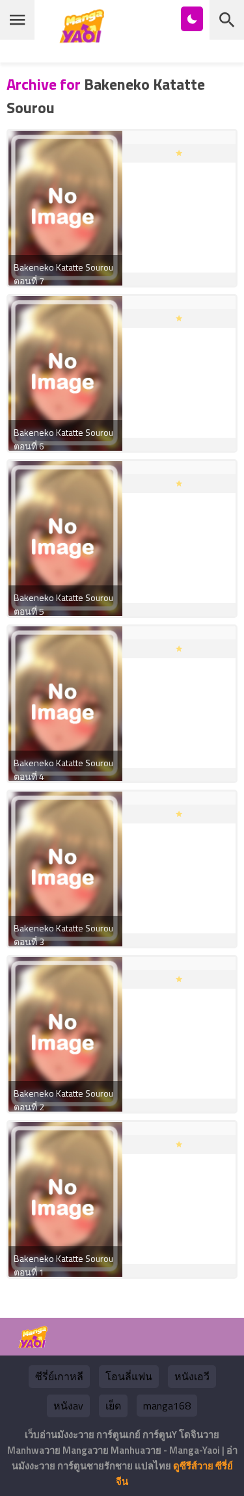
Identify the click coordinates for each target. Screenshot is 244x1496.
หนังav (68, 1405)
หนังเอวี (192, 1376)
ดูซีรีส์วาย (193, 1465)
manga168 (167, 1405)
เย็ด (113, 1405)
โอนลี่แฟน (128, 1376)
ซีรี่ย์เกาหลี (59, 1376)
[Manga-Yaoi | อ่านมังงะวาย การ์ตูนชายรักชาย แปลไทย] (85, 38)
